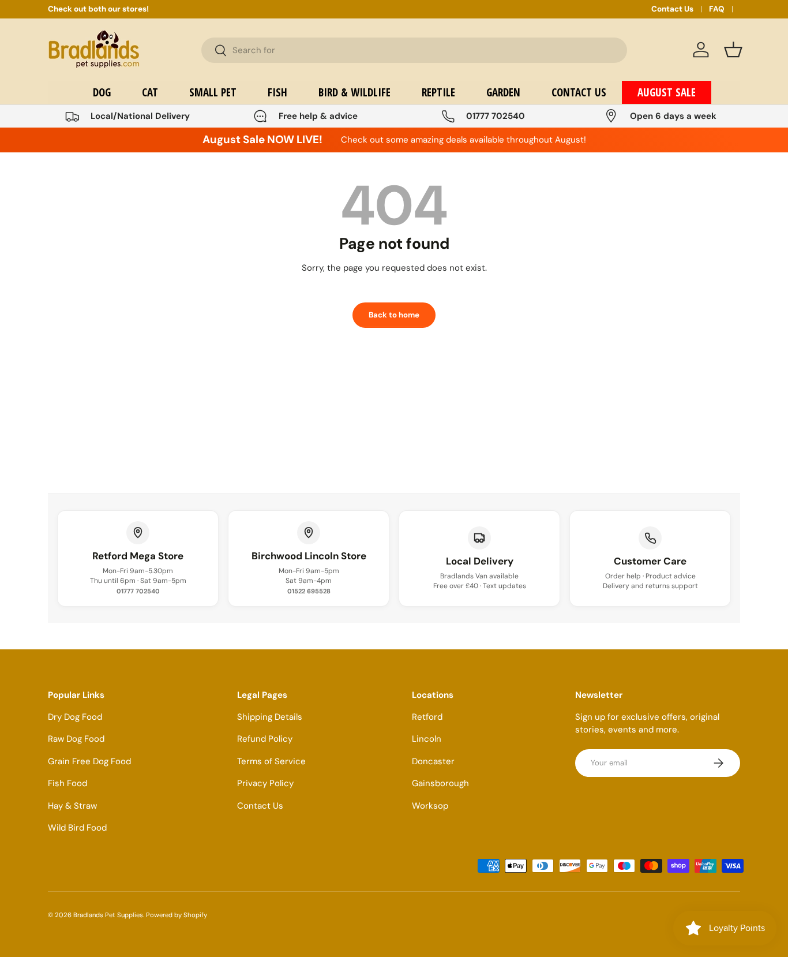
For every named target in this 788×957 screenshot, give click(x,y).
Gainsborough (440, 783)
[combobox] (414, 50)
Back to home (394, 315)
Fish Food (67, 783)
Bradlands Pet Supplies (108, 915)
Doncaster (433, 761)
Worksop (430, 806)
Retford (427, 717)
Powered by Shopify (176, 915)
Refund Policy (264, 739)
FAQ (717, 9)
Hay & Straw (72, 806)
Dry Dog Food (75, 717)
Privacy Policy (265, 783)
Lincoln (426, 739)
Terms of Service (271, 761)
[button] (733, 49)
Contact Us (672, 9)
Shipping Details (269, 717)
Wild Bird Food (77, 827)
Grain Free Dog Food (89, 761)
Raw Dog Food (76, 739)
